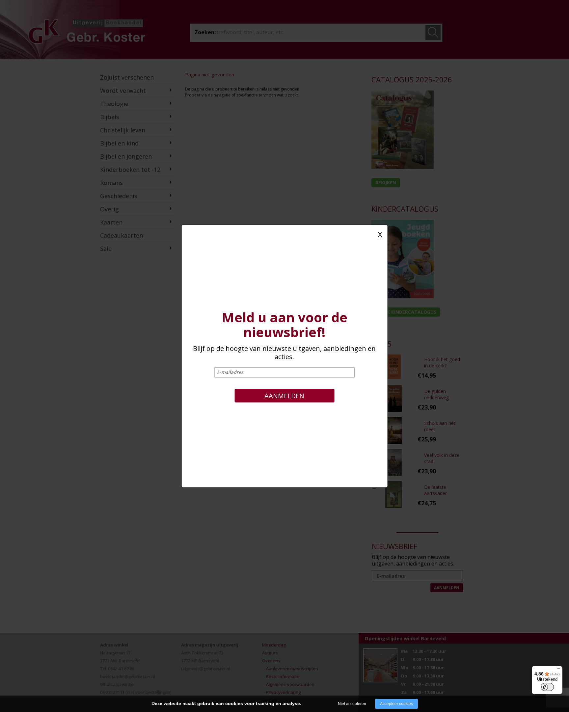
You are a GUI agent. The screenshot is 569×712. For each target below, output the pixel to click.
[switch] (547, 687)
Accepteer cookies (396, 703)
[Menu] (558, 670)
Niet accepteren (352, 703)
